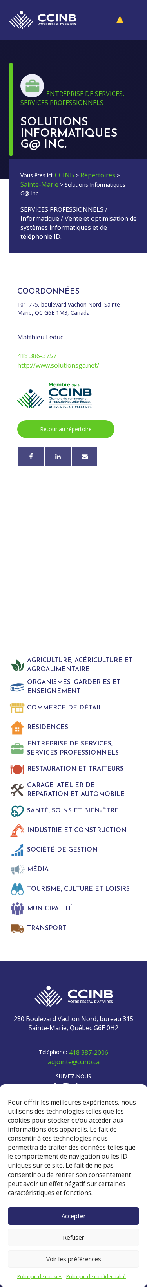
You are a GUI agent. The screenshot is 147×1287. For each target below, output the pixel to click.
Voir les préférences (73, 1259)
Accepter (74, 1216)
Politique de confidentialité (96, 1276)
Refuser (73, 1237)
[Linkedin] (58, 456)
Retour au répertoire (66, 429)
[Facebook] (31, 456)
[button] (126, 20)
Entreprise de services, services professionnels (72, 98)
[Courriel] (84, 456)
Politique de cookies (39, 1276)
